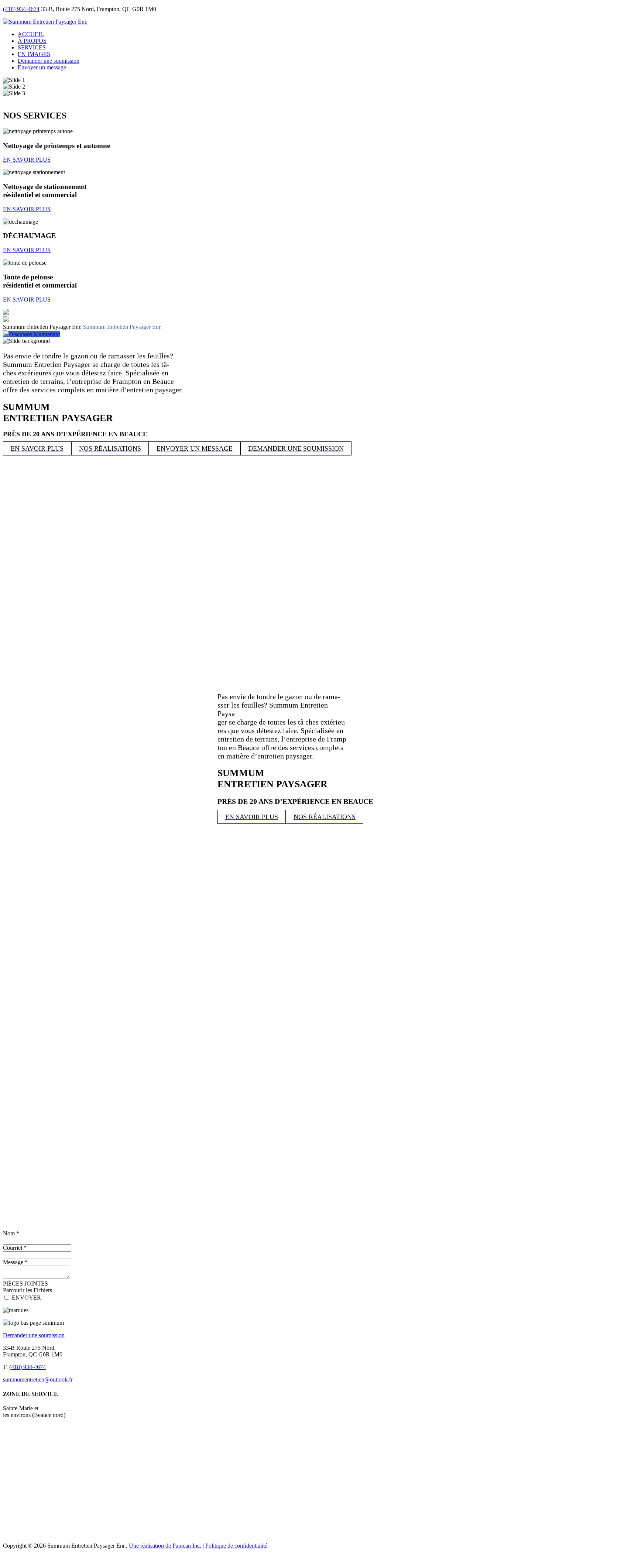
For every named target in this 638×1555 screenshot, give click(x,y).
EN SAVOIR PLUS (184, 359)
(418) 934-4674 (21, 9)
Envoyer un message (42, 67)
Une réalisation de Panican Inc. (165, 1545)
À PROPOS (32, 41)
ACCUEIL (31, 34)
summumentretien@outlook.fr (38, 1379)
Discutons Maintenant (34, 334)
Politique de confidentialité (236, 1545)
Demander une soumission (48, 61)
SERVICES (32, 47)
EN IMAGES (34, 54)
